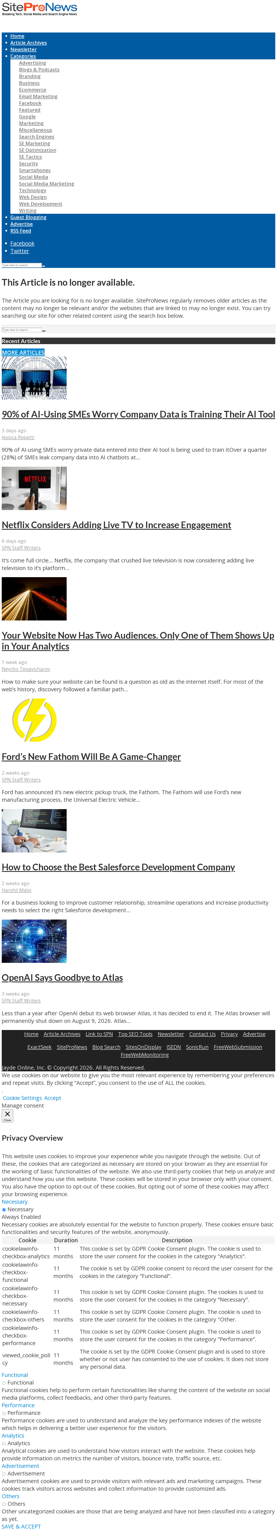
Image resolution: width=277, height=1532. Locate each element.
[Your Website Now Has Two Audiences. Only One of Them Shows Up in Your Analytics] (34, 618)
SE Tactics (30, 156)
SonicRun (197, 1046)
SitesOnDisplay (143, 1046)
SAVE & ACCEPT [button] (21, 1526)
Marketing (31, 123)
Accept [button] (52, 1098)
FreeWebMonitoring (145, 1054)
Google (27, 116)
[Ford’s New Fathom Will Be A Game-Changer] (34, 739)
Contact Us (202, 1033)
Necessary (21, 1209)
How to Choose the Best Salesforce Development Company (118, 867)
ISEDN (174, 1046)
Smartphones (35, 170)
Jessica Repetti (18, 437)
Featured (29, 109)
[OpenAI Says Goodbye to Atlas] (34, 961)
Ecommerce (32, 89)
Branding (30, 76)
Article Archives (28, 42)
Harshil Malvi (16, 890)
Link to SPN (99, 1033)
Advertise (21, 223)
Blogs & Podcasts (39, 69)
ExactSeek (39, 1046)
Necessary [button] (15, 1201)
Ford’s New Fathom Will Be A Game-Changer (91, 756)
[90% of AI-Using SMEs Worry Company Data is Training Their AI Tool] (34, 397)
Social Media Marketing (46, 183)
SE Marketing (34, 143)
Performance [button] (18, 1405)
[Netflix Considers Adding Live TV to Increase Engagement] (34, 508)
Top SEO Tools (135, 1033)
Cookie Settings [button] (22, 1098)
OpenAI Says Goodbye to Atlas (62, 977)
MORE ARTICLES (23, 352)
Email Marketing (38, 96)
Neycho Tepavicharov (26, 669)
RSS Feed (20, 230)
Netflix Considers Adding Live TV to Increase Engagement (116, 524)
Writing (28, 210)
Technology (32, 190)
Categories (23, 56)
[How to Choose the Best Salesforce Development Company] (34, 850)
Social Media (33, 176)
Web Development (40, 203)
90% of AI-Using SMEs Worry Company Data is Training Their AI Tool (138, 414)
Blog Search (106, 1046)
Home (17, 35)
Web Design (33, 197)
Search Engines (36, 136)
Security (28, 163)
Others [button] (10, 1496)
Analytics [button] (13, 1435)
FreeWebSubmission (238, 1046)
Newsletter (23, 49)
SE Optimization (37, 150)
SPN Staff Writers (21, 547)
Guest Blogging (28, 217)
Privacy (229, 1033)
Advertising (32, 62)
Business (29, 82)
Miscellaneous (35, 129)
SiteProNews (72, 1046)
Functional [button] (15, 1375)
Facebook (30, 103)
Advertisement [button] (20, 1466)
